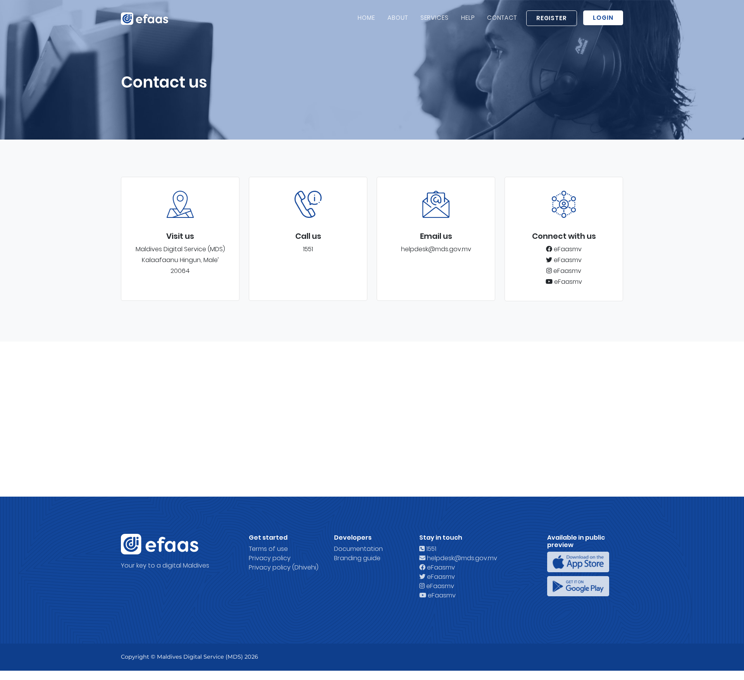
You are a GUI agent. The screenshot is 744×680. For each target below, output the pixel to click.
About (398, 18)
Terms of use (268, 548)
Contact (502, 18)
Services (434, 18)
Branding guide (357, 558)
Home (366, 18)
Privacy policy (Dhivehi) (284, 567)
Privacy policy (270, 558)
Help (468, 18)
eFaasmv (567, 249)
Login (603, 18)
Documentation (358, 548)
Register (551, 18)
